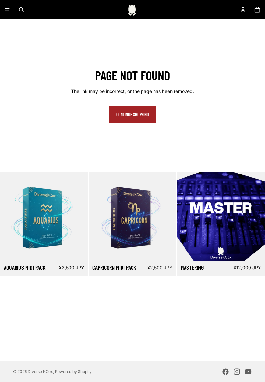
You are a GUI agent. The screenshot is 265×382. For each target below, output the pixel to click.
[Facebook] (225, 372)
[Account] (243, 10)
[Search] (21, 10)
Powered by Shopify (73, 371)
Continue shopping (132, 114)
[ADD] (78, 250)
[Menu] (7, 9)
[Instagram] (237, 372)
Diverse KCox (40, 371)
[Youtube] (248, 372)
